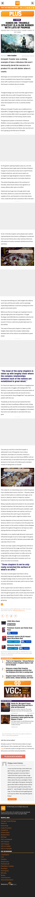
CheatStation (5, 854)
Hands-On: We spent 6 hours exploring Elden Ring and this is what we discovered (22, 705)
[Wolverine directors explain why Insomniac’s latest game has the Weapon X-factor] (5, 719)
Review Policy (5, 835)
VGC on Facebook (6, 839)
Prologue (23, 590)
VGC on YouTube (6, 848)
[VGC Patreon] (21, 8)
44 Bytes (12, 883)
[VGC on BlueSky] (27, 8)
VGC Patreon (5, 841)
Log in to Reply (12, 799)
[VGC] (17, 3)
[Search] (32, 3)
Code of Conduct (6, 828)
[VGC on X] (25, 8)
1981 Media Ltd (12, 806)
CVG (2, 857)
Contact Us (4, 830)
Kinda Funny (5, 861)
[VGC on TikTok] (31, 8)
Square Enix (20, 79)
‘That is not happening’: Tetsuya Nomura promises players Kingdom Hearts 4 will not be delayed (20, 663)
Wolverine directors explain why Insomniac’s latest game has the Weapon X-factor (22, 717)
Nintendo (4, 590)
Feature (18, 19)
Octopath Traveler (27, 81)
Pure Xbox (4, 868)
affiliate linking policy (19, 610)
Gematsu (4, 859)
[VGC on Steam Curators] (33, 8)
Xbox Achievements (7, 880)
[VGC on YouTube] (29, 8)
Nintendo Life (5, 864)
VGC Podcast (5, 844)
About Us (4, 823)
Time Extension (5, 877)
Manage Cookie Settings (8, 821)
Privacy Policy (5, 832)
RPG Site (3, 873)
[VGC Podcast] (23, 8)
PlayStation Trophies (7, 866)
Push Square (5, 870)
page (2, 748)
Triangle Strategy (6, 92)
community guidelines (12, 735)
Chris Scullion (12, 55)
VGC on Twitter (6, 846)
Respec (3, 875)
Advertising (4, 825)
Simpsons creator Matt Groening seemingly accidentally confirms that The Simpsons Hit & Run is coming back (19, 670)
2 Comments (30, 713)
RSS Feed (3, 837)
